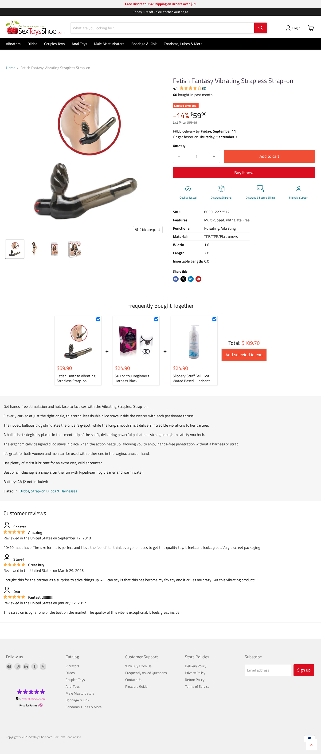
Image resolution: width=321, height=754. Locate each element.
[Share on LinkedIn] (191, 279)
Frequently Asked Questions (146, 672)
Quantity (179, 146)
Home (10, 68)
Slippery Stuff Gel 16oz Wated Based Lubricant (191, 378)
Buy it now (244, 172)
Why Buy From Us (138, 666)
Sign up (303, 670)
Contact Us (133, 679)
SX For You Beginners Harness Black (132, 378)
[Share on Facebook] (176, 279)
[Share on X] (183, 279)
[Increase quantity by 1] (214, 156)
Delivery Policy (195, 666)
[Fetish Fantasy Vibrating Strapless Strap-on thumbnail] (14, 249)
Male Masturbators (109, 44)
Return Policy (194, 679)
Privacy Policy (195, 672)
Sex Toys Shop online (67, 736)
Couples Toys (54, 44)
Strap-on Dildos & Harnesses (54, 491)
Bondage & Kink (144, 44)
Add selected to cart (244, 355)
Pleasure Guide (136, 686)
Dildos (32, 44)
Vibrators (13, 44)
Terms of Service (197, 686)
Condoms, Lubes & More (183, 44)
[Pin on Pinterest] (198, 279)
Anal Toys (79, 44)
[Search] (260, 28)
